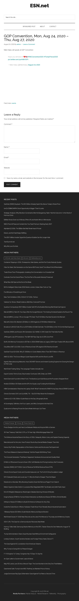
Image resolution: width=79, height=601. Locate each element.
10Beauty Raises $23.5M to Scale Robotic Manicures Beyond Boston (26, 512)
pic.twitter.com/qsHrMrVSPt (18, 59)
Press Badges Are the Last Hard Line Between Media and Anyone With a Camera (29, 427)
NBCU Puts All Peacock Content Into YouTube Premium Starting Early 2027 (28, 224)
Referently (52, 593)
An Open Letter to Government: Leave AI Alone (18, 559)
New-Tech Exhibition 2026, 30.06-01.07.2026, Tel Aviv (21, 297)
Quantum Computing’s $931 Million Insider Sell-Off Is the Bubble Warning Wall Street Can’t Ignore (35, 307)
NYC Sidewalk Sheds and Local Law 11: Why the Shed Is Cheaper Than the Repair (30, 477)
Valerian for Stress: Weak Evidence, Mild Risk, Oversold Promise (24, 302)
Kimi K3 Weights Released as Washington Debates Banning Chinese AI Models (29, 492)
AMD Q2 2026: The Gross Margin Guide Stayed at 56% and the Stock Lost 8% (28, 357)
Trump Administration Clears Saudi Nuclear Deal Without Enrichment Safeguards (30, 534)
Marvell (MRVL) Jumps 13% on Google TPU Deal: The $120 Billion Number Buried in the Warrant (34, 317)
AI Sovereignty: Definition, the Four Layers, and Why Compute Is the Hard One (28, 403)
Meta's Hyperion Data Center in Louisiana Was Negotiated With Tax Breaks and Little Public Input (34, 487)
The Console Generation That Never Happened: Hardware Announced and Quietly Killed (32, 457)
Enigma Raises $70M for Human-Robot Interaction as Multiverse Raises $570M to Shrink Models (35, 497)
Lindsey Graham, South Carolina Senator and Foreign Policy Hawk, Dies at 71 (28, 539)
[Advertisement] (39, 84)
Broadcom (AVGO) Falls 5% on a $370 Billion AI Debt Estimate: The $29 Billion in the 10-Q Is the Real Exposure (39, 327)
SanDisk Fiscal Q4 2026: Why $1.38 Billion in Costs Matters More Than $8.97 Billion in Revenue (34, 352)
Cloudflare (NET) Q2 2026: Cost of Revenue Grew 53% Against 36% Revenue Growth (31, 347)
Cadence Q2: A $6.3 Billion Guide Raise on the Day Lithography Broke (26, 398)
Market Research (42, 593)
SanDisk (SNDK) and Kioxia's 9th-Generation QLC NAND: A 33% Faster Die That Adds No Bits (33, 332)
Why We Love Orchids (11, 246)
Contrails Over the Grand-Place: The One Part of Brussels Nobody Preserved (28, 277)
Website (7, 168)
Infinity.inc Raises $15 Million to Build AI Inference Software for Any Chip (27, 502)
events (14, 103)
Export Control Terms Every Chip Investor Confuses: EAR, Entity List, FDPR (27, 374)
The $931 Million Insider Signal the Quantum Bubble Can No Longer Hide (27, 237)
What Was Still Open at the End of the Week (17, 282)
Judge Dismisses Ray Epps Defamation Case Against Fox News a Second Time (29, 573)
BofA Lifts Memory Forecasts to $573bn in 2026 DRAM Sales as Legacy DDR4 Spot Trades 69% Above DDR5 (39, 342)
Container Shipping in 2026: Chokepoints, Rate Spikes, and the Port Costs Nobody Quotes (32, 262)
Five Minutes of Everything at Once (15, 292)
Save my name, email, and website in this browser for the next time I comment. (35, 178)
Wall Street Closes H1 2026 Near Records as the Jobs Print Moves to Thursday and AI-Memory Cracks (37, 517)
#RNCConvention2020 (35, 57)
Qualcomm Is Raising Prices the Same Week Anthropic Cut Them (25, 408)
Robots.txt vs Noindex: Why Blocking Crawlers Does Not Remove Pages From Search (31, 482)
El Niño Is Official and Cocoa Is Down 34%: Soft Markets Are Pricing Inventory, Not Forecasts (33, 462)
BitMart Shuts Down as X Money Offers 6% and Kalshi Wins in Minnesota (27, 220)
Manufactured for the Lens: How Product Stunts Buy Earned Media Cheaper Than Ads (31, 442)
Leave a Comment (29, 44)
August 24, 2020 (34, 65)
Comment (8, 124)
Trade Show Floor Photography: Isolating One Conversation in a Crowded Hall (29, 272)
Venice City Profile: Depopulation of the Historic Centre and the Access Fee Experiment (31, 447)
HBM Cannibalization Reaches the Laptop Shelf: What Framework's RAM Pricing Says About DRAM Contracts (39, 389)
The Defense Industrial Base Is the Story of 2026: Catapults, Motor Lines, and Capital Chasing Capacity (36, 437)
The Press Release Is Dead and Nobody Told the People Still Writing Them (27, 452)
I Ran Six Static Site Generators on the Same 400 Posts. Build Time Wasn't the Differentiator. (33, 267)
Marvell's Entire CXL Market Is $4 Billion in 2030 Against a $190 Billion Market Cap (30, 322)
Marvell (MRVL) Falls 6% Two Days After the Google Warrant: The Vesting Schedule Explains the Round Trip (38, 312)
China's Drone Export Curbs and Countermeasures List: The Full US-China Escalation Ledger (33, 472)
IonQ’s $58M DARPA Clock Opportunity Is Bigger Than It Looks (24, 208)
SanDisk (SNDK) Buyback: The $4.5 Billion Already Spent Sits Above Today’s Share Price (32, 204)
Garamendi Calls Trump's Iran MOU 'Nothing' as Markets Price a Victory (27, 569)
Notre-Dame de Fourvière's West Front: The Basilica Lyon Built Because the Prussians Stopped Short (36, 379)
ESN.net (39, 5)
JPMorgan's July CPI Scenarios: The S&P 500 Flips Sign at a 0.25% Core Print (28, 337)
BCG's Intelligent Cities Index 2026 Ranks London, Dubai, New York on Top (27, 287)
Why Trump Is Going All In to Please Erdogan (18, 549)
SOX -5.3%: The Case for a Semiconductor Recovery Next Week (24, 522)
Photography (61, 593)
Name (6, 147)
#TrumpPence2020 (51, 57)
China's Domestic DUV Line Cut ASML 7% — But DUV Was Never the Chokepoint (29, 394)
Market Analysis (31, 593)
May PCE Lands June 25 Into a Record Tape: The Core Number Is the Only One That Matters (33, 564)
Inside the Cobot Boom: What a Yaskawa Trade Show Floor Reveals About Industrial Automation (35, 507)
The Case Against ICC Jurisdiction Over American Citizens (22, 544)
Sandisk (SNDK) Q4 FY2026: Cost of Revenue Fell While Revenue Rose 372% (28, 467)
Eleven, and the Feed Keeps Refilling (15, 233)
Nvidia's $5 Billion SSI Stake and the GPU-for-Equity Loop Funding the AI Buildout (29, 384)
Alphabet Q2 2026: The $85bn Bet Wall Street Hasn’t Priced (22, 228)
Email (6, 157)
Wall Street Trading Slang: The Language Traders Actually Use (23, 369)
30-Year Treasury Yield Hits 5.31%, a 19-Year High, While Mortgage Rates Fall (28, 432)
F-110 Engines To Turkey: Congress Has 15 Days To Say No (23, 554)
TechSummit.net (9, 242)
